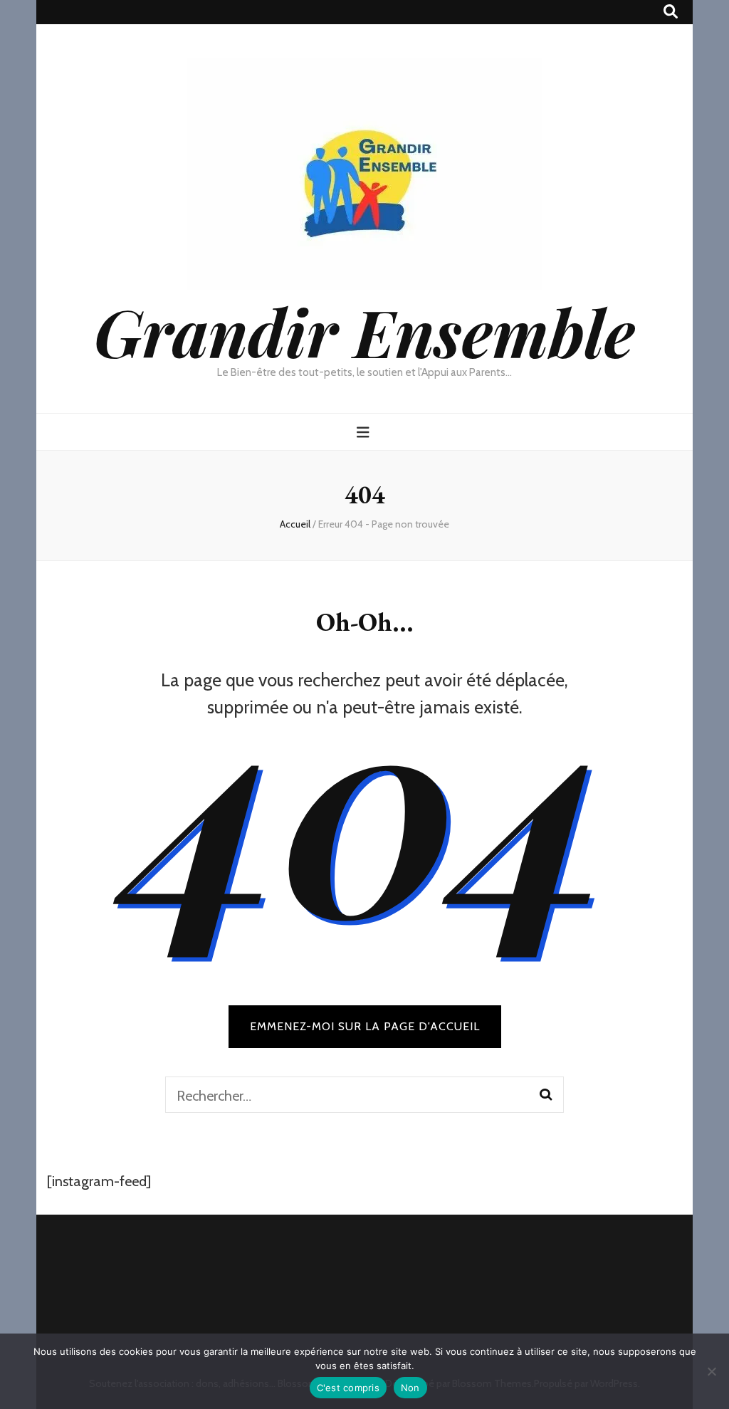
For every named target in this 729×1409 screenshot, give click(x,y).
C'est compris (348, 1387)
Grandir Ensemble (364, 330)
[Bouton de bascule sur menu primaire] (365, 432)
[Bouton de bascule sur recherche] (671, 11)
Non (410, 1387)
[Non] (711, 1371)
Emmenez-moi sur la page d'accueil (365, 1026)
